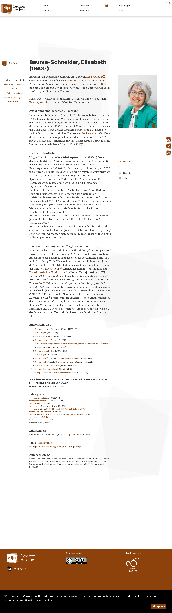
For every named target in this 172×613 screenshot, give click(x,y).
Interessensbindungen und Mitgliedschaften (15, 99)
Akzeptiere (158, 606)
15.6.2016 (82, 409)
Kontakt (120, 10)
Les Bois (101, 84)
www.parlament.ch (45, 336)
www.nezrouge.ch (67, 362)
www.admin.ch (43, 340)
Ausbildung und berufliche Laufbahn (14, 86)
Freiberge (87, 133)
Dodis (32, 447)
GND (76, 447)
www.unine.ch (43, 351)
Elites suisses (48, 447)
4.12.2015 (44, 417)
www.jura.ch (34, 403)
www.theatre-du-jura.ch (70, 358)
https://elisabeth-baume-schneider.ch (54, 373)
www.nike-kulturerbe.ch (47, 369)
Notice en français (126, 161)
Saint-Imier (76, 80)
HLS (38, 447)
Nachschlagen (123, 5)
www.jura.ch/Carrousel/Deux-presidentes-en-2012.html (55, 414)
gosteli (58, 447)
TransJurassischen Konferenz (46, 272)
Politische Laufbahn (15, 93)
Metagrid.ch (45, 442)
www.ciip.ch (34, 406)
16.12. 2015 (62, 409)
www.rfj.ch (41, 333)
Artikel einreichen (74, 553)
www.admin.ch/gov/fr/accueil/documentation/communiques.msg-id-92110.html (72, 344)
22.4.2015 (53, 409)
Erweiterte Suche (103, 9)
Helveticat (68, 447)
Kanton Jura (36, 102)
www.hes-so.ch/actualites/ (49, 329)
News (47, 10)
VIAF (82, 447)
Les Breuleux (94, 76)
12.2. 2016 (72, 409)
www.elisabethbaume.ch (40, 412)
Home (47, 5)
